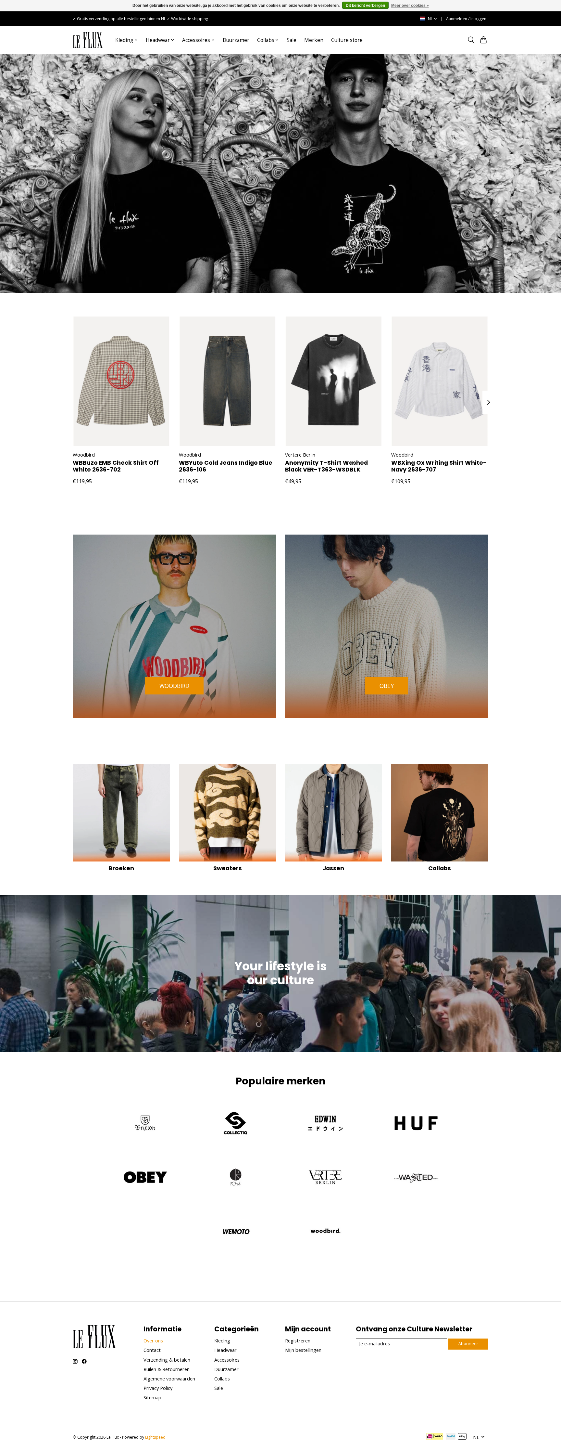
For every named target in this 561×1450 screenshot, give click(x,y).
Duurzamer (236, 40)
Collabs (439, 868)
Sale (291, 40)
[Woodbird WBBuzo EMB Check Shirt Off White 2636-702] (121, 381)
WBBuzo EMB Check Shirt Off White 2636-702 (116, 466)
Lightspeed (155, 1437)
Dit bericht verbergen (365, 5)
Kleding (222, 1340)
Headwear (225, 1350)
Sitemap (152, 1397)
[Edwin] (325, 1123)
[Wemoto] (235, 1232)
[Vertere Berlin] (325, 1178)
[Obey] (145, 1178)
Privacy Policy (157, 1388)
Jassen (333, 868)
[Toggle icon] (471, 40)
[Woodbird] (325, 1232)
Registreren (297, 1340)
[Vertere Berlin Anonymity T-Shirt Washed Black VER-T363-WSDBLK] (333, 381)
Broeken (121, 868)
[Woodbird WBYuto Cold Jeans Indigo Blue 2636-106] (227, 381)
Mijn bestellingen (303, 1350)
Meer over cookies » (410, 5)
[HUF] (415, 1123)
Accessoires (227, 1359)
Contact (152, 1350)
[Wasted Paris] (415, 1178)
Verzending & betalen (166, 1359)
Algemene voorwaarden (169, 1378)
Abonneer (468, 1343)
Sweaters (227, 868)
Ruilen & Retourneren (166, 1369)
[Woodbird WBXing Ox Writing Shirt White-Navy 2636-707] (439, 381)
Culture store (347, 40)
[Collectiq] (235, 1123)
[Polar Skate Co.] (235, 1178)
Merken (313, 40)
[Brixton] (145, 1123)
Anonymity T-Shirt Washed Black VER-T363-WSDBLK (326, 466)
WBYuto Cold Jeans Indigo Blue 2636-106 (225, 466)
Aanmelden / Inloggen (466, 18)
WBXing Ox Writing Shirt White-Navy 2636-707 (439, 466)
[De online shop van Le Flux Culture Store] (88, 40)
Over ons (153, 1340)
